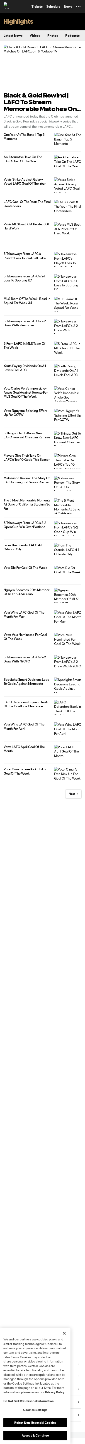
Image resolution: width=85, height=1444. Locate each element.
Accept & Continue (35, 1435)
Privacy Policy (54, 1392)
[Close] (64, 1333)
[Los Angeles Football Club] (8, 6)
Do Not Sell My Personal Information (28, 1401)
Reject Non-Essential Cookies (35, 1422)
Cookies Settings (35, 1410)
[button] (78, 6)
